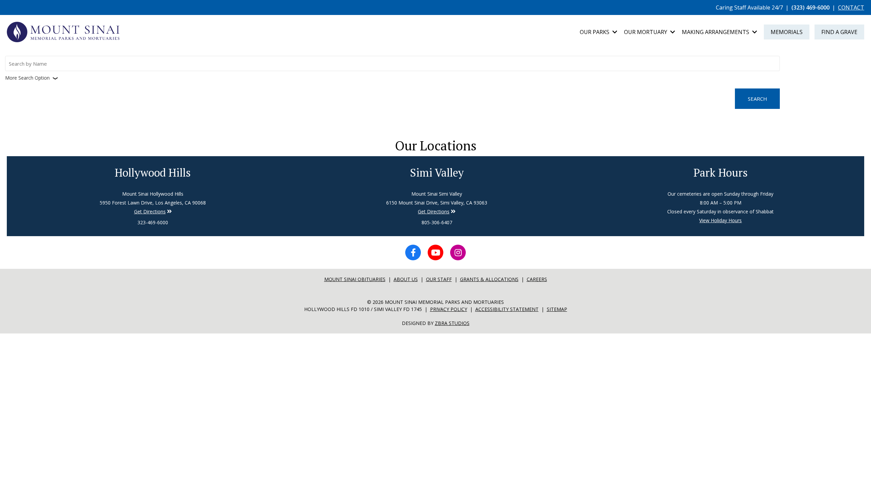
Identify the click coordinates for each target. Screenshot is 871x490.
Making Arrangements (716, 32)
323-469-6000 (152, 222)
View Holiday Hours (720, 220)
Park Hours (720, 172)
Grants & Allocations (489, 279)
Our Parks (595, 32)
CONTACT (851, 7)
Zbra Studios (452, 323)
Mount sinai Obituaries (354, 279)
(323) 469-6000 (810, 7)
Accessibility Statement (507, 309)
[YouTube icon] (435, 252)
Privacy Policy (448, 309)
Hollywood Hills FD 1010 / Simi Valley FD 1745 (363, 309)
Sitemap (557, 309)
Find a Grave (839, 32)
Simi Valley (437, 172)
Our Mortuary (646, 32)
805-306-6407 (437, 222)
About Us (406, 279)
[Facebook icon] (413, 252)
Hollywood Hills (153, 172)
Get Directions (150, 211)
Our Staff (439, 279)
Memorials (787, 32)
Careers (537, 279)
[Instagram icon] (458, 252)
